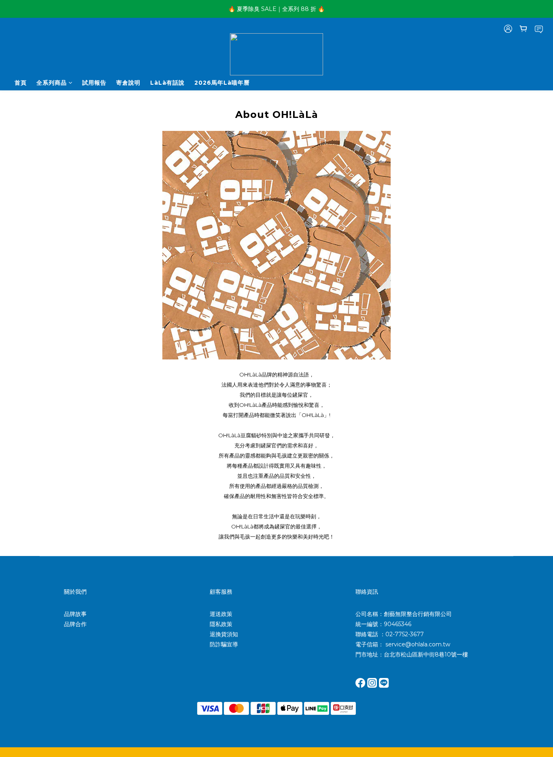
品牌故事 (75, 614)
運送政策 (221, 614)
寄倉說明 (128, 82)
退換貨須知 (224, 634)
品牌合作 (75, 624)
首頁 (21, 82)
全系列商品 (51, 82)
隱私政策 (221, 624)
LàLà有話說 (167, 82)
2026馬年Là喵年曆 (222, 82)
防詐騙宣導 (224, 644)
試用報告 (94, 82)
